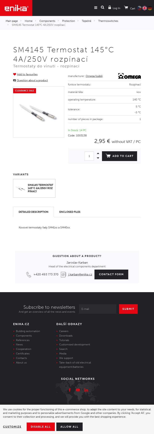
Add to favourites (27, 74)
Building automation (28, 331)
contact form (111, 274)
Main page (12, 21)
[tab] (33, 212)
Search (63, 349)
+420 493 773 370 (45, 274)
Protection (68, 21)
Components (47, 21)
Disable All (41, 426)
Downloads (65, 335)
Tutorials (64, 340)
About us (21, 362)
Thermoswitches (108, 21)
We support (66, 358)
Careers (63, 331)
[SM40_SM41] (38, 112)
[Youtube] (78, 390)
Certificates (22, 353)
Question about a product (32, 80)
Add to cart (123, 156)
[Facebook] (70, 390)
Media (62, 353)
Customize (12, 426)
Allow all (69, 426)
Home (28, 21)
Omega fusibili (94, 76)
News (19, 344)
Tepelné (86, 21)
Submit (128, 309)
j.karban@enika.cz (80, 274)
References (22, 340)
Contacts (21, 358)
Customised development (74, 344)
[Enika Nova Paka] (16, 8)
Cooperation (23, 349)
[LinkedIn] (86, 390)
